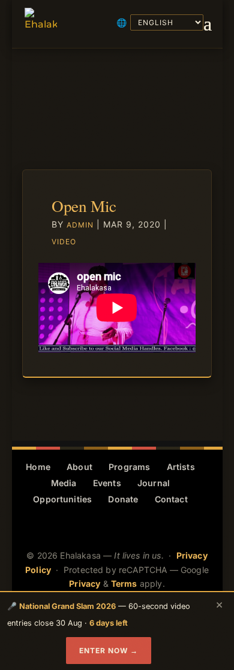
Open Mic (84, 206)
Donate (123, 499)
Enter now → (108, 650)
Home (38, 467)
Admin (80, 224)
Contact (171, 499)
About (79, 467)
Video (64, 241)
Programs (129, 467)
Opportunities (62, 499)
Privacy (84, 583)
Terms (124, 583)
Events (107, 483)
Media (64, 483)
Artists (181, 467)
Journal (153, 483)
